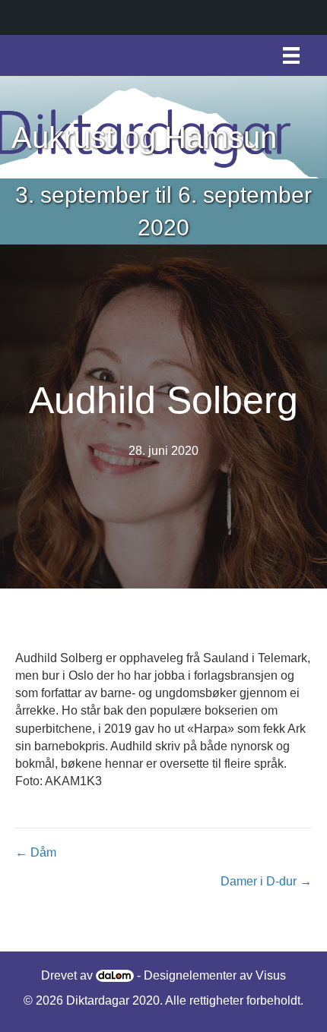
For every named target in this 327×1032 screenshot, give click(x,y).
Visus (271, 975)
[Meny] (291, 55)
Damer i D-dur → (266, 881)
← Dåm (35, 852)
